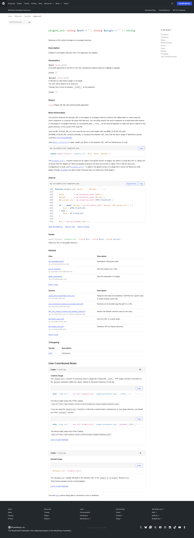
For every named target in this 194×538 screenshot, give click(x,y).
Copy (141, 148)
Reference (18, 16)
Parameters (165, 37)
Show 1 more (53, 284)
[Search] (29, 22)
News (10, 512)
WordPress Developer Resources (19, 10)
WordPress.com (158, 509)
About (10, 509)
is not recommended (64, 138)
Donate (119, 515)
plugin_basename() (55, 276)
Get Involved (120, 509)
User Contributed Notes (169, 56)
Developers (84, 515)
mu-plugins (64, 170)
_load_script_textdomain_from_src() (61, 296)
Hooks (163, 48)
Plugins (46, 515)
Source (163, 45)
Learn (82, 509)
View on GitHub (83, 227)
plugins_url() (58, 161)
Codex (53, 370)
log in (58, 495)
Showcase (47, 509)
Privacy (10, 519)
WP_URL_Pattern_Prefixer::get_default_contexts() (66, 311)
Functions (27, 16)
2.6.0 (50, 353)
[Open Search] (172, 3)
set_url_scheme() (54, 269)
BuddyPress (157, 519)
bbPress (155, 515)
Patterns (47, 519)
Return (163, 40)
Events (118, 512)
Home (10, 16)
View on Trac (70, 227)
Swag (118, 519)
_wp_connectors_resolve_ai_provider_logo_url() (65, 304)
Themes (47, 512)
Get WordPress (184, 3)
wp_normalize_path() (56, 261)
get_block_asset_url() (56, 319)
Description (165, 34)
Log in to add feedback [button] (59, 440)
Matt (154, 512)
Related (163, 51)
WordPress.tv (85, 519)
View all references (55, 227)
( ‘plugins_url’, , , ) (85, 239)
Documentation (85, 512)
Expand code (131, 184)
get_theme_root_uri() (56, 327)
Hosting (10, 515)
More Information (166, 43)
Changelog (164, 54)
